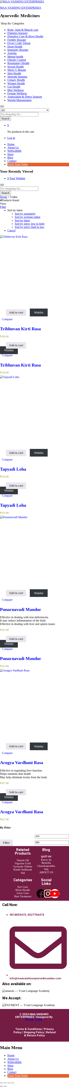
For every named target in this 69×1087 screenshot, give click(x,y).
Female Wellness (17, 93)
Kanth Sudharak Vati (22, 871)
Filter (6, 842)
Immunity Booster (17, 49)
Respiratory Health (18, 63)
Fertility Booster (16, 39)
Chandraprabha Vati (46, 867)
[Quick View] (4, 312)
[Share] (8, 1082)
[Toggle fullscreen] (5, 1082)
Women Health (16, 83)
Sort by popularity (25, 213)
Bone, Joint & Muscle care (22, 29)
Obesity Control (16, 59)
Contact (11, 160)
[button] (16, 312)
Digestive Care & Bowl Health (25, 36)
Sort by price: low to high (29, 223)
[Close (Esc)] (12, 1082)
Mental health (15, 56)
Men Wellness (15, 90)
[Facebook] (41, 893)
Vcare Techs (33, 1019)
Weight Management (19, 100)
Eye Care (22, 886)
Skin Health (14, 73)
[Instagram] (47, 893)
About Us (13, 147)
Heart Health (14, 46)
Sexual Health (15, 66)
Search (5, 118)
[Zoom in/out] (1, 1082)
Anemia (12, 53)
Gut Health (13, 86)
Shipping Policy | (35, 1032)
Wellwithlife (14, 150)
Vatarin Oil (23, 860)
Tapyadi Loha (13, 469)
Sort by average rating (27, 217)
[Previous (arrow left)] (1, 1086)
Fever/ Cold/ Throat (18, 43)
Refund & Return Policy (40, 1034)
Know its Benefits (46, 861)
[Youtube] (54, 893)
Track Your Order (17, 164)
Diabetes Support (17, 33)
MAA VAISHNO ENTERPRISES (20, 7)
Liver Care (23, 893)
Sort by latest (22, 220)
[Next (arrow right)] (5, 1086)
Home (11, 144)
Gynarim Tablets (22, 866)
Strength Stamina (17, 76)
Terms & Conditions (28, 1029)
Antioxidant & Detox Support (24, 96)
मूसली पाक (46, 856)
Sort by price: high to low (29, 227)
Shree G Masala (16, 69)
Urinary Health (16, 79)
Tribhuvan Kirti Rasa (20, 328)
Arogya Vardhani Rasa (21, 762)
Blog (10, 157)
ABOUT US (46, 872)
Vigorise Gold (23, 863)
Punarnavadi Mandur (20, 609)
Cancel (11, 230)
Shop (10, 154)
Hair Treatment (22, 896)
